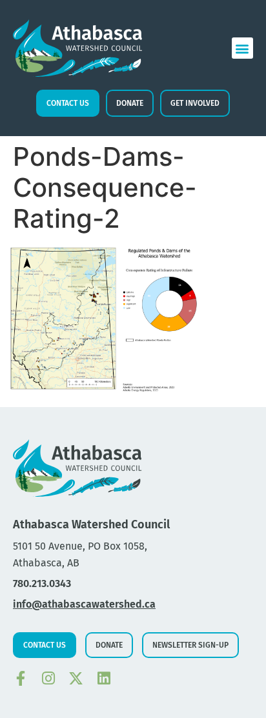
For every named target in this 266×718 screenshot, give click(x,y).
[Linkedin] (103, 678)
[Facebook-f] (20, 678)
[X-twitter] (75, 678)
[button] (242, 48)
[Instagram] (48, 678)
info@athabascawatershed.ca (84, 604)
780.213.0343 (42, 583)
